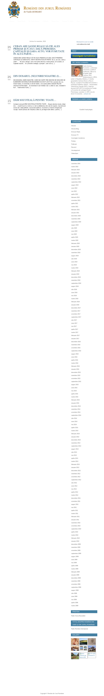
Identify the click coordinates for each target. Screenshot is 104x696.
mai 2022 (74, 191)
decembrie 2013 (76, 440)
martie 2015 (74, 397)
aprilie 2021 (74, 203)
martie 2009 (74, 569)
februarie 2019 (75, 271)
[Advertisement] (86, 675)
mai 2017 (74, 326)
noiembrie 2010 (75, 523)
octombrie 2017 (75, 314)
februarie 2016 (75, 366)
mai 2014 (74, 424)
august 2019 (75, 255)
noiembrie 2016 (75, 344)
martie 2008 (74, 605)
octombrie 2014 (75, 412)
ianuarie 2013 (75, 467)
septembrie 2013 (76, 446)
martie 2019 (74, 268)
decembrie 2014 (76, 406)
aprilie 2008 (74, 602)
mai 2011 (74, 507)
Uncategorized (75, 150)
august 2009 (75, 556)
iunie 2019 (74, 262)
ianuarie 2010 (75, 541)
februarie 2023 (75, 169)
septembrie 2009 (76, 553)
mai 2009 (74, 562)
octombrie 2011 (75, 501)
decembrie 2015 (76, 372)
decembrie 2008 (76, 578)
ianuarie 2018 (75, 305)
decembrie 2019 (76, 249)
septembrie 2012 (76, 480)
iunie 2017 (74, 323)
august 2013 (75, 449)
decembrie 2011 (76, 498)
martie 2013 (74, 461)
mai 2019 (74, 265)
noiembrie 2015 (75, 375)
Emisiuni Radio (75, 132)
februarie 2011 (75, 516)
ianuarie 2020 (75, 246)
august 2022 (75, 185)
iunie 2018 (74, 292)
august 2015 (75, 384)
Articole (73, 126)
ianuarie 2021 (75, 212)
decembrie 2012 (76, 470)
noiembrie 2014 (75, 409)
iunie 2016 (74, 357)
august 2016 (75, 354)
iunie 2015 (74, 387)
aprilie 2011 (74, 510)
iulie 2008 (74, 593)
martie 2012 (74, 495)
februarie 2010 (75, 538)
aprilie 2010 (74, 532)
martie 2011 (74, 513)
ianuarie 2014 (75, 437)
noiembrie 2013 (75, 443)
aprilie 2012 (74, 492)
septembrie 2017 (76, 317)
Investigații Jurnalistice (78, 138)
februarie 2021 (75, 209)
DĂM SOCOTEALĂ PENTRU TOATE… (34, 100)
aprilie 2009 (74, 565)
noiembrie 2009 (75, 547)
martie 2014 (74, 430)
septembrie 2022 (76, 182)
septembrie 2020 (76, 222)
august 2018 (75, 286)
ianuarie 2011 (75, 519)
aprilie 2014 (74, 427)
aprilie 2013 (74, 458)
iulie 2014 (74, 418)
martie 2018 (74, 298)
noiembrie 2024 (75, 163)
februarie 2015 (75, 400)
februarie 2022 (75, 197)
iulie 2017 (74, 320)
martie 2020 (74, 240)
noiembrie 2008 (75, 581)
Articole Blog (75, 129)
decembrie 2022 (76, 176)
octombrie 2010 (75, 526)
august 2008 (75, 590)
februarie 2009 (75, 572)
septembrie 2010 (76, 529)
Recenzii (73, 147)
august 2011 (74, 504)
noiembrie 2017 (75, 311)
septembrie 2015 (76, 381)
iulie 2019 (74, 259)
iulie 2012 (74, 483)
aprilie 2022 (74, 194)
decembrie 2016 (76, 341)
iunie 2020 (74, 231)
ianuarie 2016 (75, 369)
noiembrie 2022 (75, 179)
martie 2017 (74, 332)
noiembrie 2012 (75, 473)
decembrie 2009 (76, 544)
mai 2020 (74, 234)
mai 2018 (74, 295)
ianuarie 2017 (75, 338)
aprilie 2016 (74, 360)
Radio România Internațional (79, 629)
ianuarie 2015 (75, 403)
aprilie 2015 (74, 394)
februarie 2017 (75, 335)
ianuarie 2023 (75, 172)
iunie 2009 (74, 559)
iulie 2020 (74, 228)
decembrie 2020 (76, 216)
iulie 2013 (74, 452)
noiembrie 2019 (75, 252)
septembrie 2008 (76, 587)
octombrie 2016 (75, 348)
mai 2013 (74, 455)
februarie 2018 (75, 301)
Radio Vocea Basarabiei (78, 616)
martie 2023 (74, 166)
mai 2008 (74, 599)
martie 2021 (74, 206)
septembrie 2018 (76, 283)
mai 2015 (74, 391)
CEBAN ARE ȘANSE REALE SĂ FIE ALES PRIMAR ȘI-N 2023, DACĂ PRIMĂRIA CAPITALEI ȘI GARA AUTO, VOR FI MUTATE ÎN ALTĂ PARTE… (38, 49)
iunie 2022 (74, 188)
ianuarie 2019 (75, 274)
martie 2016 (74, 363)
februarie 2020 (75, 243)
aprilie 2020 (74, 237)
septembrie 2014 (76, 415)
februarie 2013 (75, 464)
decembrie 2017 (76, 308)
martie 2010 (74, 535)
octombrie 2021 (75, 200)
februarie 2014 (75, 433)
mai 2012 (74, 489)
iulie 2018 (74, 289)
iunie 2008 (74, 596)
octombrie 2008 (75, 584)
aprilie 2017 (74, 329)
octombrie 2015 (75, 378)
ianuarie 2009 (75, 575)
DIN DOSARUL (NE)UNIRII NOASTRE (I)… (37, 76)
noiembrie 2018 (75, 280)
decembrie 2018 (76, 277)
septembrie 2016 (76, 351)
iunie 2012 (74, 486)
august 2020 (75, 225)
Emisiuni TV (75, 135)
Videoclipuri (74, 153)
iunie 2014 (74, 421)
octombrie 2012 (75, 476)
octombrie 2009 (75, 550)
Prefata (73, 141)
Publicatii (74, 144)
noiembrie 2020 (75, 219)
